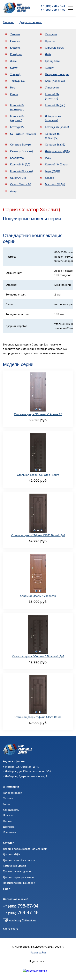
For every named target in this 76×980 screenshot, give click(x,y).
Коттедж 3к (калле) (57, 127)
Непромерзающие (57, 74)
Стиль (14, 94)
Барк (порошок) (55, 80)
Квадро (49, 177)
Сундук (49, 67)
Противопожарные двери (19, 882)
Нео (12, 87)
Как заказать (11, 809)
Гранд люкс (52, 60)
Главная (8, 22)
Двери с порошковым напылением (25, 848)
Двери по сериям (30, 22)
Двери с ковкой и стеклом (19, 860)
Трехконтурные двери (17, 871)
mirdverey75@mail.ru (22, 920)
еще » (7, 888)
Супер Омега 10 (20, 184)
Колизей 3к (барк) (56, 164)
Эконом (15, 34)
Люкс (13, 60)
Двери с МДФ (11, 854)
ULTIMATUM (18, 177)
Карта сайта (10, 928)
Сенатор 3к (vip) (20, 144)
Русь (48, 157)
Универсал (52, 87)
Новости (8, 815)
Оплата (7, 821)
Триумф (15, 74)
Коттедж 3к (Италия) (23, 133)
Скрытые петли (55, 47)
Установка (9, 832)
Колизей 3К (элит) (21, 171)
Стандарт (51, 34)
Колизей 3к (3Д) (20, 164)
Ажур (13, 191)
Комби (14, 67)
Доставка (8, 826)
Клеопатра (17, 157)
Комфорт (16, 54)
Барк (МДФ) (52, 171)
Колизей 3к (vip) (55, 105)
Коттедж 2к (17, 127)
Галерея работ (12, 792)
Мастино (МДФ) (55, 184)
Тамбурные (17, 80)
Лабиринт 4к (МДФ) (57, 151)
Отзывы (8, 798)
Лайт (48, 54)
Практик (50, 41)
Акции (7, 804)
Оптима (15, 41)
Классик (15, 47)
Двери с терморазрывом (18, 877)
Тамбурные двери (14, 865)
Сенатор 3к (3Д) (55, 144)
